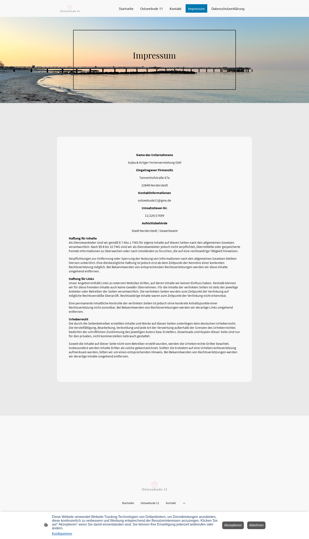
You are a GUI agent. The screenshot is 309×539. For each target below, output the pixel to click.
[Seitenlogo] (69, 8)
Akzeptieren (233, 525)
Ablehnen (256, 525)
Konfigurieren (62, 533)
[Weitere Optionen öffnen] (184, 503)
